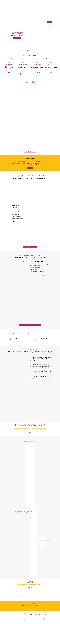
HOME (9, 22)
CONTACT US (42, 22)
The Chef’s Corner (27, 22)
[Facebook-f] (8, 614)
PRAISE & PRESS (35, 22)
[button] (49, 22)
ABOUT (20, 22)
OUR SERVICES (14, 22)
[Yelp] (15, 614)
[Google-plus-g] (12, 614)
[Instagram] (10, 614)
